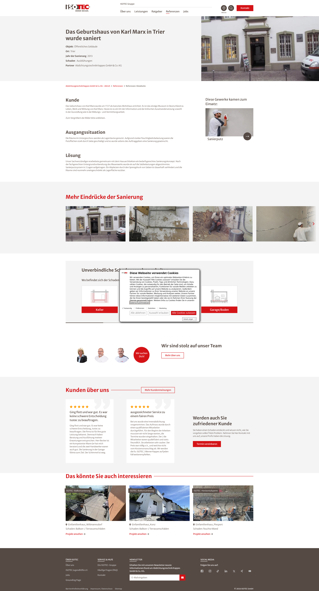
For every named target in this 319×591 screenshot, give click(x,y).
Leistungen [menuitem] (141, 11)
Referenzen (118, 86)
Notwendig (128, 308)
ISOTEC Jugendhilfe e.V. (77, 570)
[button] (95, 223)
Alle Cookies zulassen (183, 312)
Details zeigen (188, 319)
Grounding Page (73, 580)
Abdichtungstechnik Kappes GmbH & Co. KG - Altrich (88, 86)
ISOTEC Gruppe (127, 4)
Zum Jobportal (142, 354)
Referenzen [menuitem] (173, 11)
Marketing (162, 308)
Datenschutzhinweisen (140, 302)
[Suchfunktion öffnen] (231, 8)
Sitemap (118, 589)
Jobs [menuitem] (185, 11)
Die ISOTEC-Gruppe (107, 565)
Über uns (70, 565)
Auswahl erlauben (159, 312)
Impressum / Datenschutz (101, 589)
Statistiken (152, 308)
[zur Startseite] (78, 8)
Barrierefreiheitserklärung (77, 589)
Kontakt (245, 8)
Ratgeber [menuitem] (157, 11)
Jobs (68, 575)
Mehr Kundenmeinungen (158, 390)
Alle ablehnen (138, 312)
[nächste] (313, 223)
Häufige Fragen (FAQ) (108, 570)
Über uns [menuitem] (125, 11)
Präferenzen (140, 308)
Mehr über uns (172, 355)
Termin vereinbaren (207, 444)
